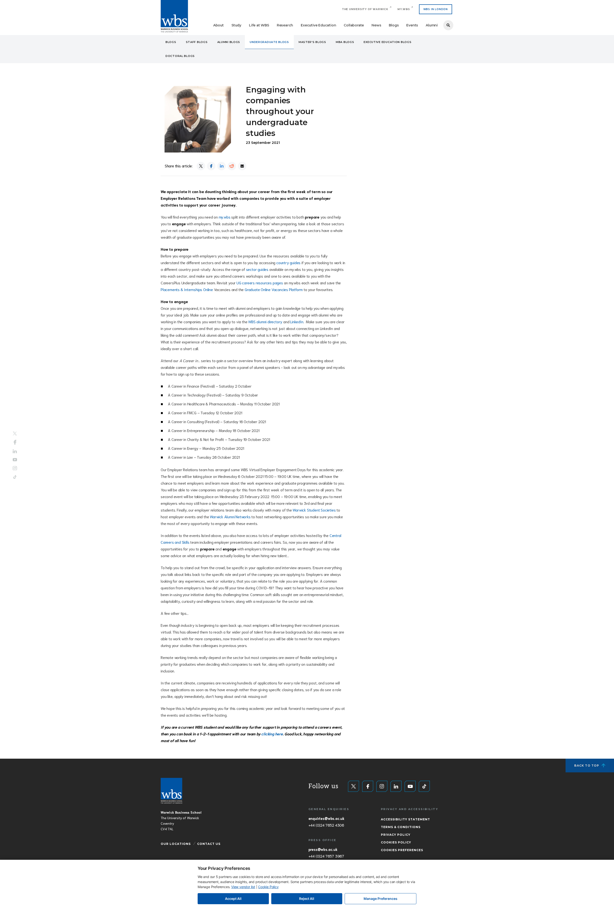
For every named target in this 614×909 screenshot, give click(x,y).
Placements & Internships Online (187, 289)
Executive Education (318, 25)
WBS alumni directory (265, 321)
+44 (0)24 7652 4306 (326, 825)
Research (285, 25)
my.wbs (224, 216)
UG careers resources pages (259, 282)
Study (236, 25)
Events (412, 25)
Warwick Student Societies (314, 509)
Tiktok (15, 477)
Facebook (15, 442)
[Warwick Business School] (174, 16)
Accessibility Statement (405, 819)
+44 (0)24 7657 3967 (326, 856)
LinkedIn (296, 321)
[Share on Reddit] (232, 166)
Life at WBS (259, 25)
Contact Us (208, 844)
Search (448, 25)
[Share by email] (242, 166)
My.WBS (403, 9)
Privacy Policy (395, 834)
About (218, 25)
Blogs (394, 25)
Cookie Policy (268, 887)
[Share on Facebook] (211, 166)
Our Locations (176, 844)
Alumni (432, 25)
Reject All (306, 899)
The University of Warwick (365, 9)
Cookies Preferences (402, 850)
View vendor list (243, 887)
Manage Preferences (380, 899)
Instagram (14, 468)
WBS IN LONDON (435, 9)
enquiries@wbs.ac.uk (326, 818)
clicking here (272, 733)
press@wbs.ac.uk (322, 849)
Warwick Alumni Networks (230, 516)
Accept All (233, 899)
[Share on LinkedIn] (221, 166)
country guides (288, 262)
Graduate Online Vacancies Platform (274, 289)
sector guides (257, 269)
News (376, 25)
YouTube (14, 459)
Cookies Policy (396, 842)
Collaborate (354, 25)
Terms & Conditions (400, 827)
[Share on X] (201, 166)
